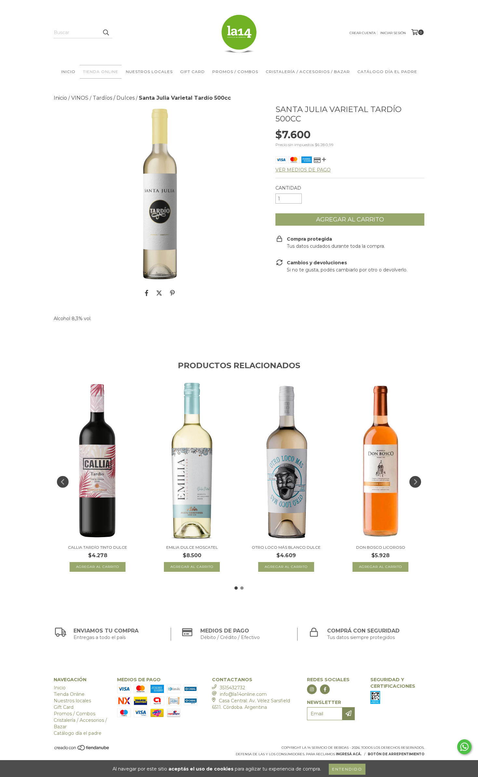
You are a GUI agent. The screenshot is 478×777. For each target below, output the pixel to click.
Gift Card (192, 71)
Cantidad (288, 188)
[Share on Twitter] (159, 293)
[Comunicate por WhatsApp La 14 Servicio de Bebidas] (464, 746)
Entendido (347, 769)
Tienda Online (100, 71)
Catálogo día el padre (387, 71)
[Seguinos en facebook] (325, 689)
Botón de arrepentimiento (396, 754)
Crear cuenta (363, 33)
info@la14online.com (243, 694)
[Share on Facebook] (146, 293)
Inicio (68, 71)
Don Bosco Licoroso (380, 547)
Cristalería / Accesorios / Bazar (308, 71)
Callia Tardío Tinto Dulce (97, 547)
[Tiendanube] (82, 749)
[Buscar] (105, 32)
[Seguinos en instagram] (312, 689)
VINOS (79, 98)
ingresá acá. (349, 754)
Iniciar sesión (393, 33)
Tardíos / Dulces (114, 98)
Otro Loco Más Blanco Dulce (286, 547)
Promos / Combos (235, 71)
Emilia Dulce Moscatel (192, 547)
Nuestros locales (149, 71)
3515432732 (232, 688)
